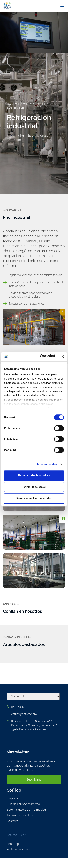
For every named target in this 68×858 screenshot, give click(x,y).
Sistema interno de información (26, 809)
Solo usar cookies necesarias (34, 498)
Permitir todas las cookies (34, 475)
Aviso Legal (14, 844)
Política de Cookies (18, 849)
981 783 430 (18, 706)
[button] (63, 519)
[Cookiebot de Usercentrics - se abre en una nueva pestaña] (41, 356)
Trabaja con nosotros (20, 815)
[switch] (59, 428)
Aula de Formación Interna (23, 804)
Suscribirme (34, 779)
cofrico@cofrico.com (24, 714)
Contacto (12, 821)
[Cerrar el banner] (63, 356)
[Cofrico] (8, 5)
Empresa (12, 798)
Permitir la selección (34, 486)
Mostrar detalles (47, 464)
